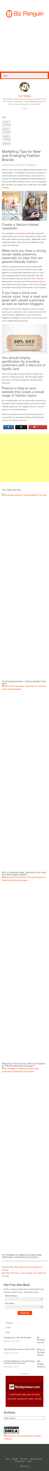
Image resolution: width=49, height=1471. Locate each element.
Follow (24, 108)
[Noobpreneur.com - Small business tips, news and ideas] (24, 1406)
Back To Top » (25, 1466)
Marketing (31, 164)
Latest (8, 1328)
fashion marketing (7, 137)
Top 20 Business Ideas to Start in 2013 (19, 1349)
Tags (7, 1332)
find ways (30, 172)
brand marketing (7, 123)
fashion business (6, 130)
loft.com (23, 420)
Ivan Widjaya (24, 95)
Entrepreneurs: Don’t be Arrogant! (17, 1337)
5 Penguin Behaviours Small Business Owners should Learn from (19, 1362)
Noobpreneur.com (36, 101)
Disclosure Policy (36, 1459)
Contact (29, 1461)
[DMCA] (12, 1432)
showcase (39, 278)
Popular (9, 1323)
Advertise (15, 1459)
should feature (20, 233)
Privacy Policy (20, 1461)
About (7, 1459)
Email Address (23, 1296)
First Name (23, 1303)
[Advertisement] (24, 46)
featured (6, 143)
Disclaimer (24, 1459)
